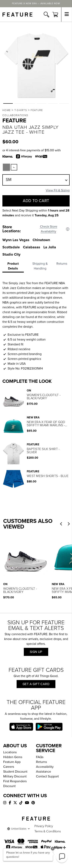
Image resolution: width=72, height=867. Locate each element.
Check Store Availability (48, 229)
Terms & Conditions (47, 831)
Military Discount (15, 776)
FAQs (39, 757)
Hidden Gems (12, 757)
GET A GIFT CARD (36, 684)
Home (6, 110)
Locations (10, 752)
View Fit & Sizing (58, 190)
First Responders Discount (15, 783)
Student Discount (15, 772)
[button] (8, 103)
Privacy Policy (43, 826)
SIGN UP (36, 652)
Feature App (12, 762)
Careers (8, 767)
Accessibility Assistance (45, 769)
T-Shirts (20, 110)
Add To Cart (36, 200)
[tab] (14, 267)
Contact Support (47, 776)
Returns (41, 762)
